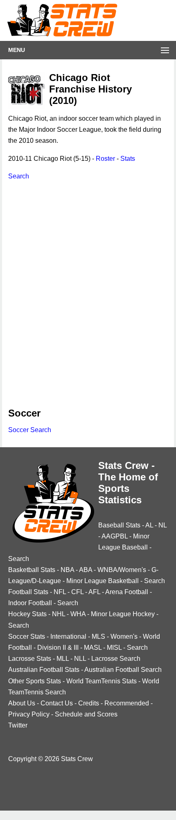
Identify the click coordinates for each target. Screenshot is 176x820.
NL (162, 525)
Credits (88, 703)
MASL (93, 647)
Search (18, 176)
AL (149, 525)
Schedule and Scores (86, 714)
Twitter (17, 725)
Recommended (126, 703)
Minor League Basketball (102, 580)
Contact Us (57, 703)
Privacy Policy (29, 714)
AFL (94, 591)
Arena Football (126, 591)
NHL (58, 613)
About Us (21, 703)
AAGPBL (115, 536)
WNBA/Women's (121, 569)
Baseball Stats (119, 525)
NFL (60, 591)
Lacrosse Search (115, 658)
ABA (85, 569)
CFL (77, 591)
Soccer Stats (26, 636)
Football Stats (28, 591)
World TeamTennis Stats (101, 681)
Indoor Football (30, 602)
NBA (67, 569)
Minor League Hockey (123, 613)
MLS (98, 636)
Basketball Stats (31, 569)
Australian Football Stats (43, 669)
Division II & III (58, 647)
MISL (114, 647)
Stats (127, 158)
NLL (80, 658)
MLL (62, 658)
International (68, 636)
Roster (105, 158)
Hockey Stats (27, 613)
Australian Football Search (123, 669)
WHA (78, 613)
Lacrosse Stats (29, 658)
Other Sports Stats (34, 681)
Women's (124, 636)
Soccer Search (29, 429)
